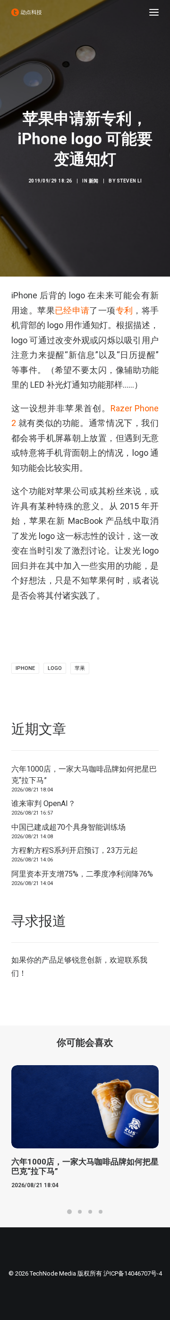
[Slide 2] (80, 1211)
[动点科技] (26, 12)
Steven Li (129, 180)
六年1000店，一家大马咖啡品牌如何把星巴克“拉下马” (84, 774)
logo (55, 668)
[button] (154, 12)
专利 (124, 310)
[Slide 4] (100, 1211)
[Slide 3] (90, 1211)
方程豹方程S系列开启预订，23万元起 (74, 850)
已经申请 (72, 310)
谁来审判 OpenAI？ (43, 803)
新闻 (94, 180)
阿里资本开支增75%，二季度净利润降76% (82, 873)
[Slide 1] (69, 1211)
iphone (25, 668)
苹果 (80, 668)
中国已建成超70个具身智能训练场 (68, 827)
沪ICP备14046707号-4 (132, 1273)
